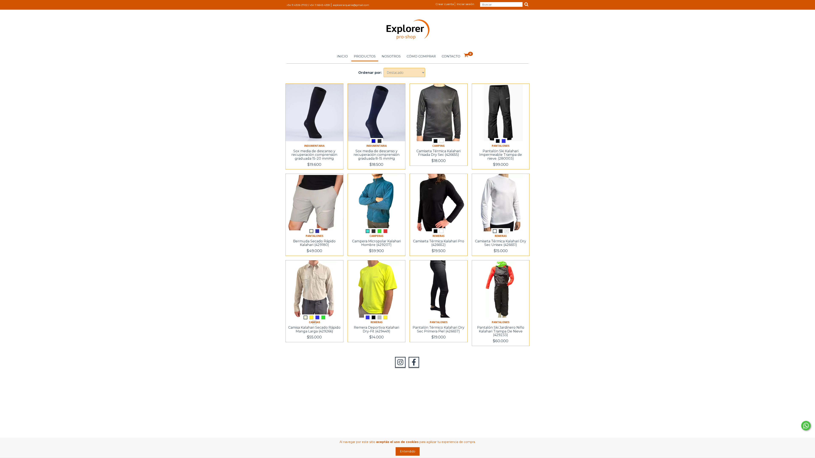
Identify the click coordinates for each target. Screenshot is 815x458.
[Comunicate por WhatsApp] (806, 425)
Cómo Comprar (421, 56)
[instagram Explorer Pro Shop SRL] (400, 362)
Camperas (376, 236)
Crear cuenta (445, 4)
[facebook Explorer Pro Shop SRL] (414, 362)
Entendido (407, 451)
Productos (365, 56)
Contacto (451, 56)
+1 (506, 231)
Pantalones (500, 146)
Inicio (342, 56)
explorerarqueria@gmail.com (351, 5)
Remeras (438, 236)
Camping (438, 146)
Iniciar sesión (465, 4)
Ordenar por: (370, 73)
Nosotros (391, 56)
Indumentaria (314, 146)
